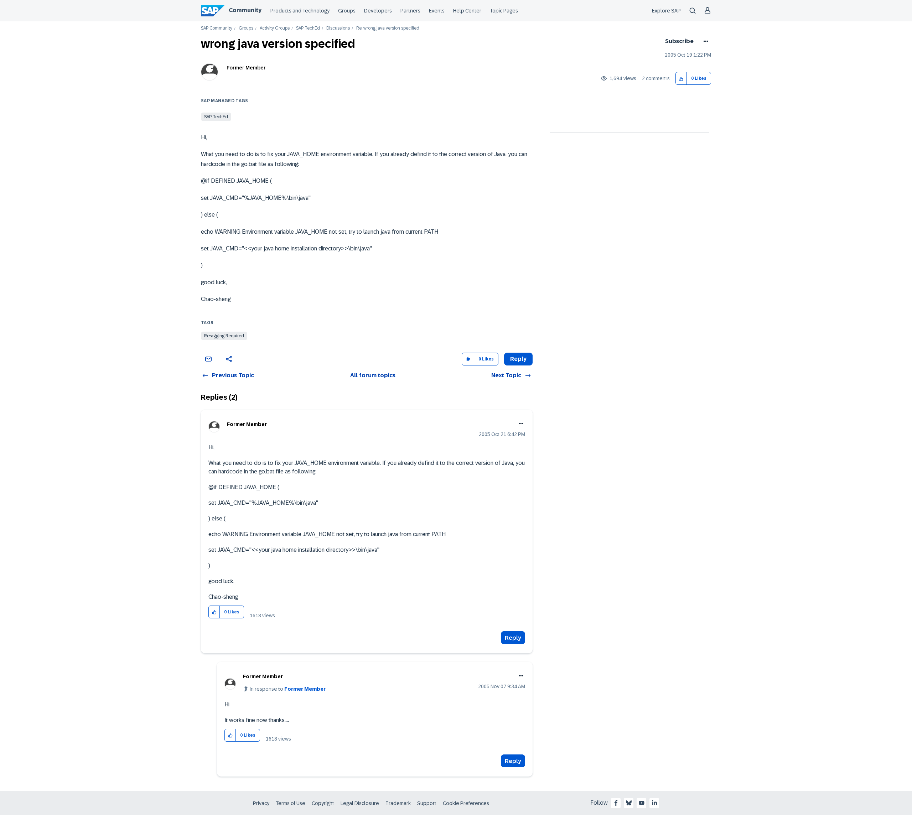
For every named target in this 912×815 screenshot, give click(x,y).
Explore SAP (666, 11)
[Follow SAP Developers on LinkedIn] (654, 803)
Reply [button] (518, 359)
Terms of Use (290, 803)
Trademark (398, 803)
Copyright (323, 803)
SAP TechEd (308, 28)
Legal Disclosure (360, 803)
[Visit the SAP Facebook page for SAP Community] (616, 803)
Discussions (338, 28)
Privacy (261, 803)
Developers (378, 11)
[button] (681, 78)
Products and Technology (300, 11)
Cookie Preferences (466, 803)
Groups (347, 11)
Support (426, 803)
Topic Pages (504, 11)
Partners (410, 11)
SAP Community (216, 28)
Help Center (467, 11)
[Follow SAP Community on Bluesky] (629, 803)
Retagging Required (224, 335)
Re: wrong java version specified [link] (387, 28)
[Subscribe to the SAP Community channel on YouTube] (641, 803)
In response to (288, 689)
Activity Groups (275, 28)
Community (245, 10)
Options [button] (704, 41)
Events (437, 11)
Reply (513, 638)
